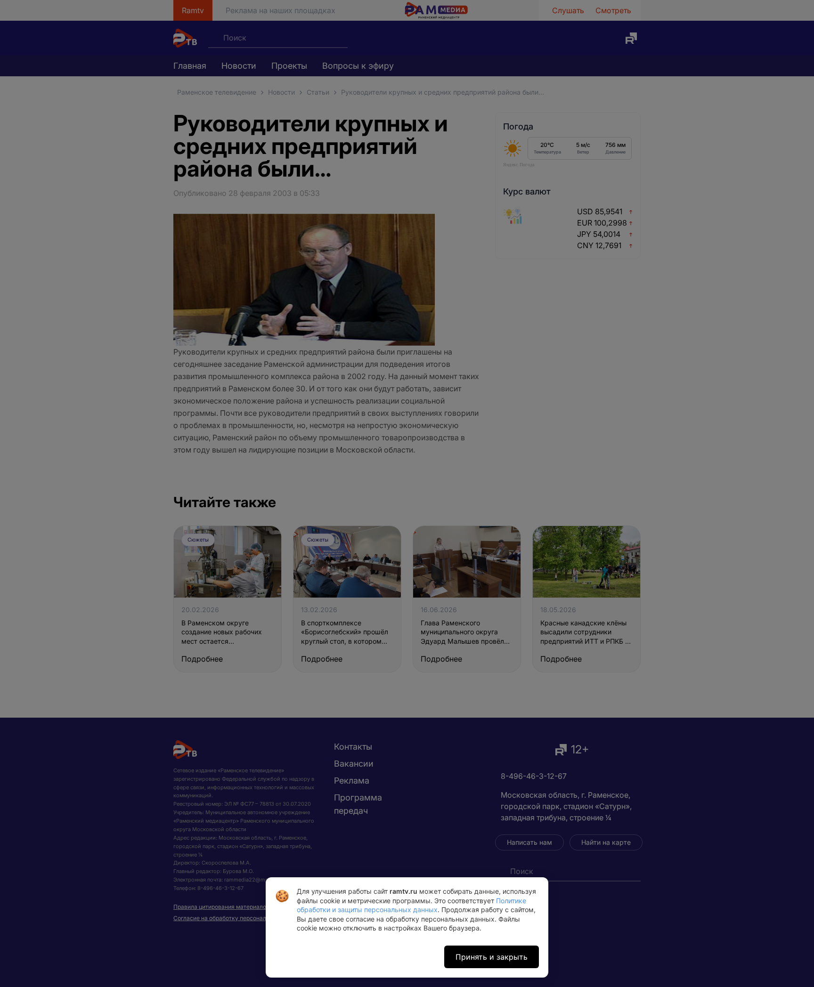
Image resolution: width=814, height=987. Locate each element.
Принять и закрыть (492, 957)
